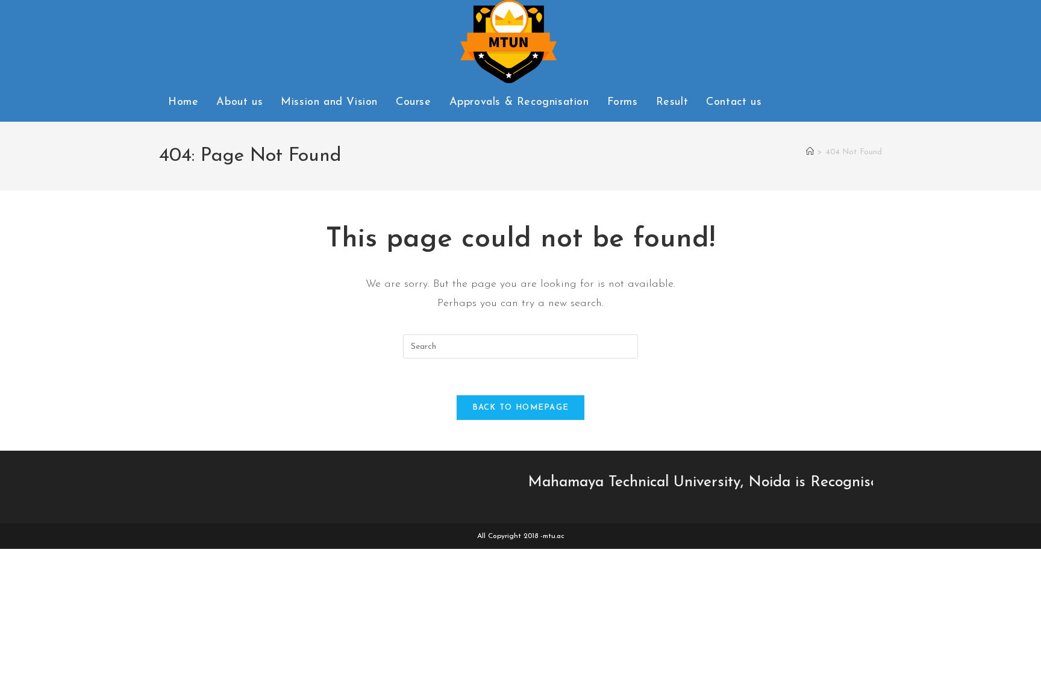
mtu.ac (553, 536)
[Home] (810, 152)
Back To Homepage (520, 408)
